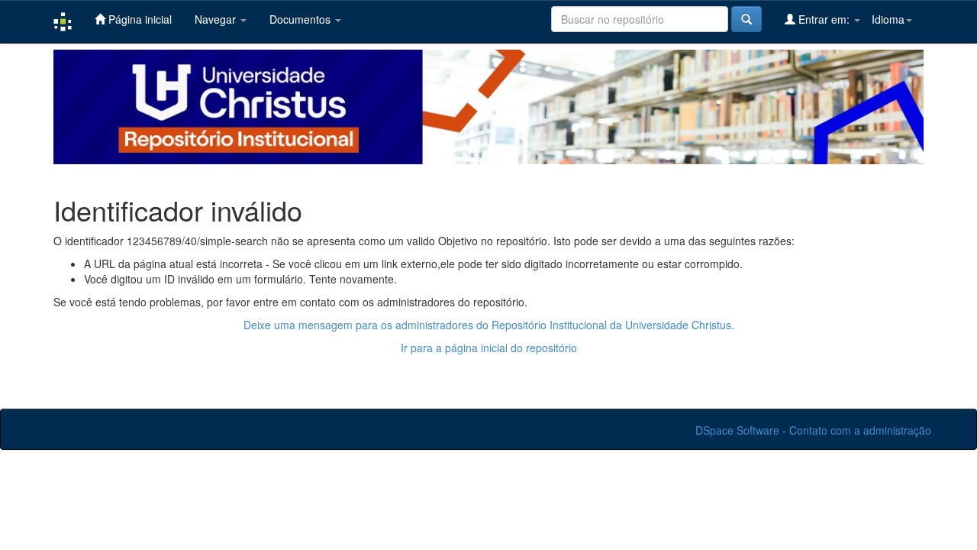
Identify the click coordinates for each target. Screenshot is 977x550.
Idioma (888, 19)
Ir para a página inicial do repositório (489, 347)
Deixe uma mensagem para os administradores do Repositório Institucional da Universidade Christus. (488, 324)
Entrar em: (824, 19)
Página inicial (138, 19)
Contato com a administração (860, 430)
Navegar (217, 19)
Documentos (301, 19)
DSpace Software (737, 430)
